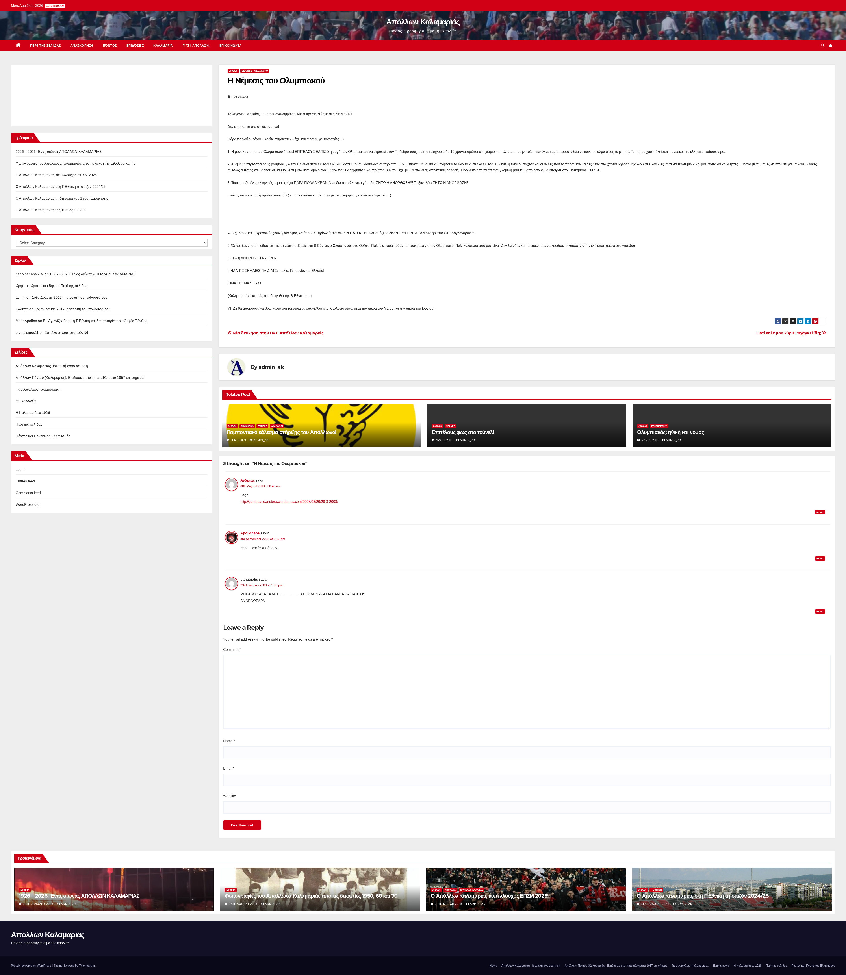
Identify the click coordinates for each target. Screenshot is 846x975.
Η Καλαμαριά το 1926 (33, 413)
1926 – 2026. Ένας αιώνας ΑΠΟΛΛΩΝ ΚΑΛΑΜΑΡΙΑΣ (59, 152)
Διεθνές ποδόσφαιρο (255, 71)
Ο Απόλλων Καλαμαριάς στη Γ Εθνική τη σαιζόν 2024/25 (61, 187)
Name (229, 741)
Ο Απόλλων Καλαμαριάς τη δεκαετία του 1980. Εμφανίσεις (62, 198)
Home (493, 965)
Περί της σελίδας (45, 46)
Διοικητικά (247, 426)
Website (229, 796)
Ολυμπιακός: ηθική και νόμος (670, 432)
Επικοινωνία (230, 46)
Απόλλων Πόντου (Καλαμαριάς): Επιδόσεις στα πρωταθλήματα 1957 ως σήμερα (80, 378)
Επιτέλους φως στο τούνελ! (66, 332)
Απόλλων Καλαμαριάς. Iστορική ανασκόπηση (52, 366)
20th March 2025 (449, 903)
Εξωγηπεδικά (659, 426)
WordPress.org (28, 504)
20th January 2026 (38, 903)
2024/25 (436, 890)
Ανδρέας (247, 480)
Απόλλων (450, 890)
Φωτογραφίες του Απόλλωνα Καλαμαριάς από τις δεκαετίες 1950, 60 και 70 (75, 163)
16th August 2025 (243, 903)
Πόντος (110, 46)
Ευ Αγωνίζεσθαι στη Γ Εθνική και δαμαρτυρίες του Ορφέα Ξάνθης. (95, 321)
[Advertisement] (49, 94)
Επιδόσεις (135, 46)
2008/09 (233, 71)
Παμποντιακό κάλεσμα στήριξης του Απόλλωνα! (282, 432)
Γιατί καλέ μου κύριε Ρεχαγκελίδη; (789, 333)
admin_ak (271, 367)
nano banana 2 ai (30, 274)
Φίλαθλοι (277, 426)
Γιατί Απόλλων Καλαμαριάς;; (38, 389)
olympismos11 (27, 332)
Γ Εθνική (656, 890)
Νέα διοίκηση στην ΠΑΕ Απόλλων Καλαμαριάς (277, 333)
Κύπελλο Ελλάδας (471, 890)
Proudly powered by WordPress (31, 965)
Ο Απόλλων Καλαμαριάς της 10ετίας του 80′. (51, 210)
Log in (21, 469)
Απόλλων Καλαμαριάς (423, 21)
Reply (820, 512)
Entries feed (25, 481)
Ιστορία (24, 890)
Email (228, 768)
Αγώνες (450, 426)
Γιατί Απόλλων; (196, 46)
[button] (822, 45)
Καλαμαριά (163, 46)
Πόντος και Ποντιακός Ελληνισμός (43, 436)
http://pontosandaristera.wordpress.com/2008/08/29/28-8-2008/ (289, 502)
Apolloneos (250, 533)
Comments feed (28, 493)
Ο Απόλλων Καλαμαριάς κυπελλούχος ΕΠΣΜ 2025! (57, 175)
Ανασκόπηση (81, 46)
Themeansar (87, 965)
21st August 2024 (655, 903)
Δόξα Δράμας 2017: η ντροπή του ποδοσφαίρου (70, 297)
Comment (232, 649)
